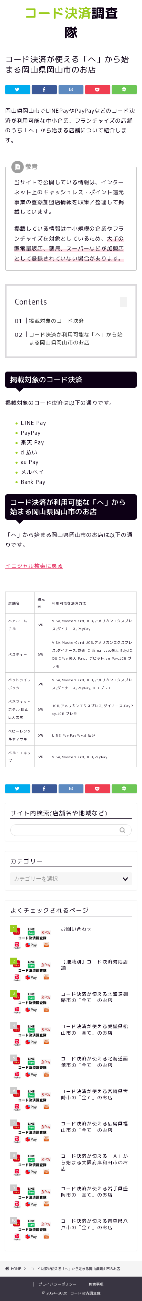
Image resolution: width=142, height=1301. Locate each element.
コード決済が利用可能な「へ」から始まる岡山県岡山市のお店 (76, 338)
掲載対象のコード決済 (56, 320)
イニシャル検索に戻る (34, 566)
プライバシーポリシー (58, 1284)
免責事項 (96, 1284)
